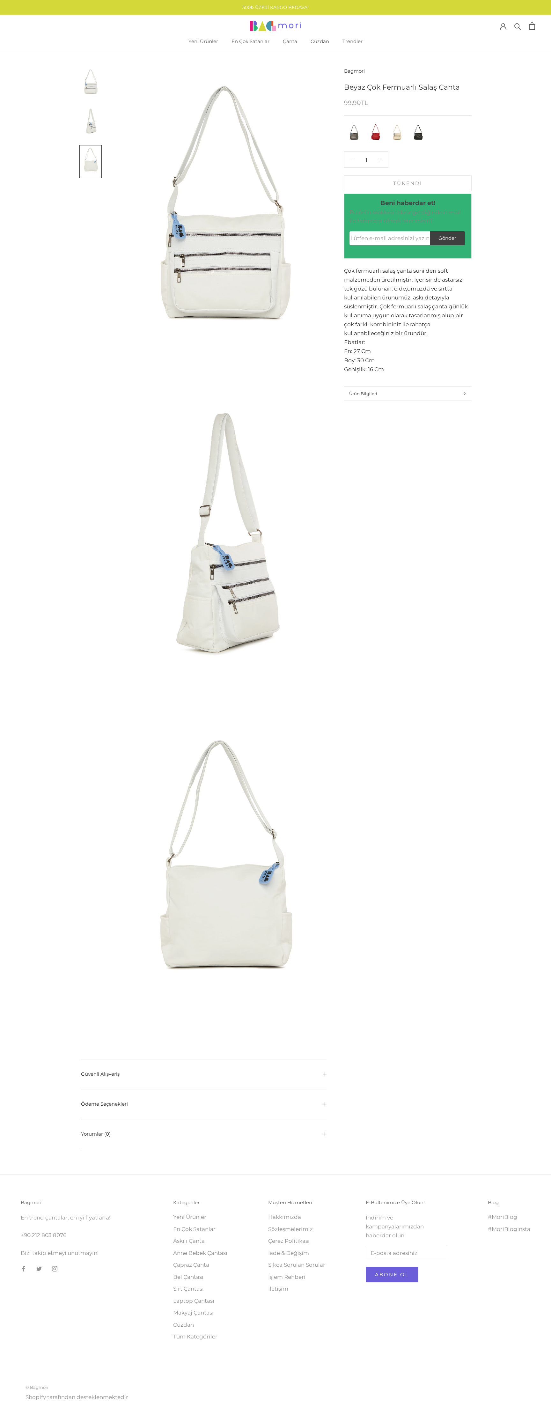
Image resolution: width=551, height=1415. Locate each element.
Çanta (290, 41)
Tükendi (407, 183)
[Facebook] (23, 1268)
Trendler (352, 41)
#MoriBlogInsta (509, 1229)
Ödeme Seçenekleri (104, 1104)
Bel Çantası (188, 1277)
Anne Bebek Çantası (200, 1253)
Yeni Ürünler (203, 41)
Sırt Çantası (188, 1289)
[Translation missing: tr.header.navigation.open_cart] (532, 26)
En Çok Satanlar (250, 41)
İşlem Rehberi (286, 1277)
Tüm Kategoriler (195, 1336)
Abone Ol (392, 1274)
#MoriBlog (502, 1217)
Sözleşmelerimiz (290, 1229)
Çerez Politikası (289, 1241)
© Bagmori (37, 1387)
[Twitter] (39, 1268)
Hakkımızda (284, 1217)
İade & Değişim (288, 1253)
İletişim (278, 1289)
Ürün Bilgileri (363, 393)
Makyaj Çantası (193, 1312)
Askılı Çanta (189, 1241)
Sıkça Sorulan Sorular (296, 1265)
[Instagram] (54, 1268)
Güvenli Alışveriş (100, 1074)
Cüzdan (320, 41)
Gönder (447, 238)
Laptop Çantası (193, 1301)
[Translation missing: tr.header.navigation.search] (517, 26)
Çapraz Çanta (191, 1265)
